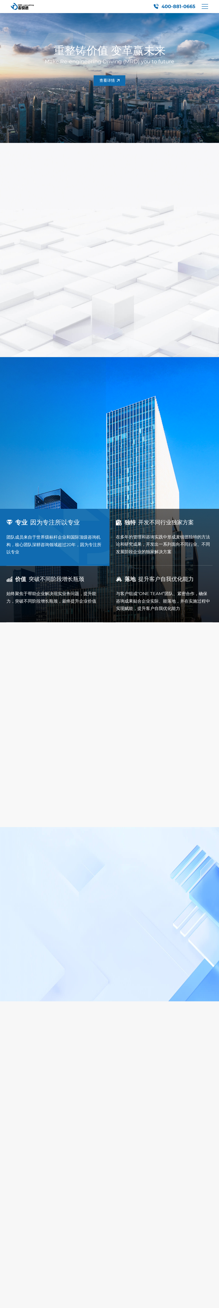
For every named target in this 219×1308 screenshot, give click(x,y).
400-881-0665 (178, 6)
